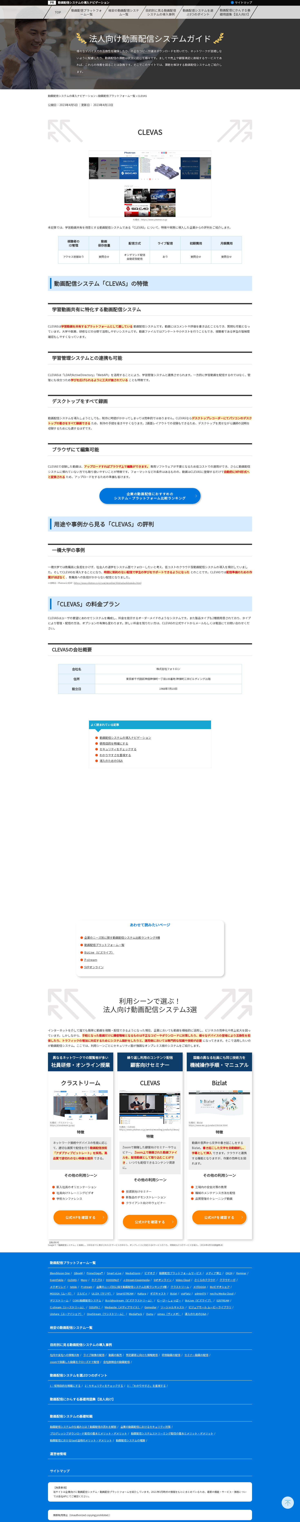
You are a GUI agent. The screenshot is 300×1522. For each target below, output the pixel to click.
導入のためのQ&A (111, 761)
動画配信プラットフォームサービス (180, 1273)
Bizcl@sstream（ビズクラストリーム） (129, 1300)
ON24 (229, 1273)
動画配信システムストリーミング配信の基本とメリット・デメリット (172, 1433)
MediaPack (135, 1314)
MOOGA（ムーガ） (61, 1293)
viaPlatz (186, 1293)
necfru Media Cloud (221, 1293)
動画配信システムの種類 (130, 1440)
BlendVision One (60, 1273)
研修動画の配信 (171, 1355)
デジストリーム (59, 1300)
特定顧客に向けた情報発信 (142, 1355)
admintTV (200, 1293)
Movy (84, 1280)
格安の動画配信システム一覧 (123, 12)
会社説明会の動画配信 (116, 1362)
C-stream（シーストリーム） (67, 1307)
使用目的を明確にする (114, 743)
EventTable (56, 1280)
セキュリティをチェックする (118, 749)
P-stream (90, 960)
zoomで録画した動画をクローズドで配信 (74, 1362)
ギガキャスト (158, 1293)
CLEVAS (72, 1280)
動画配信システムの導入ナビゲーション (83, 2)
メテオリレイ (58, 1287)
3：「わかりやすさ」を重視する (146, 1386)
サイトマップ (243, 2)
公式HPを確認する (81, 1217)
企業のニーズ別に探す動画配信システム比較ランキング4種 (122, 937)
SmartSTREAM (124, 1293)
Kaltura (142, 1293)
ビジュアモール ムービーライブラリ (210, 1307)
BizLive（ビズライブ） (99, 952)
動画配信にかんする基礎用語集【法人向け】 (235, 12)
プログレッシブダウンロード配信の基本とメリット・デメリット (88, 1433)
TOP (57, 12)
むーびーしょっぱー (169, 1300)
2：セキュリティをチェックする (104, 1386)
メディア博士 (213, 1273)
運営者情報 (58, 1453)
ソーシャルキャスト (172, 1307)
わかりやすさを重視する (115, 755)
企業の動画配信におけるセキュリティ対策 (145, 1427)
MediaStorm (133, 1273)
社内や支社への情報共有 (64, 1355)
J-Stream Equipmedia (136, 1280)
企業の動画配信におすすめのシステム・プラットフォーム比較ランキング (150, 495)
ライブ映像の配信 (93, 1355)
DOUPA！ (95, 1307)
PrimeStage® (95, 1273)
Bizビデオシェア (220, 1287)
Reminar (241, 1273)
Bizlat (173, 1293)
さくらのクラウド (205, 1280)
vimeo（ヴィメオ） (169, 1314)
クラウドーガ (228, 1280)
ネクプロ (96, 1280)
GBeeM (78, 1273)
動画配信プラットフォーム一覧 (86, 12)
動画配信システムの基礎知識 (71, 1416)
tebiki (73, 1287)
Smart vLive (114, 1273)
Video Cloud (183, 1280)
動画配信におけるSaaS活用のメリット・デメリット (81, 1440)
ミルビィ (82, 1293)
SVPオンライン (94, 967)
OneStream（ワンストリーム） (106, 1314)
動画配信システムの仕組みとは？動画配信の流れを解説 (83, 1427)
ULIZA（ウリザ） (102, 1293)
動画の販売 (115, 1355)
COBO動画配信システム (87, 1300)
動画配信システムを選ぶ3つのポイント (198, 12)
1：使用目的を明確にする (65, 1386)
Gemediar (150, 1307)
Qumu (149, 1314)
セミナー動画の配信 (196, 1355)
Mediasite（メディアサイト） (122, 1307)
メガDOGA (199, 1287)
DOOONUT (112, 1280)
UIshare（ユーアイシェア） (66, 1314)
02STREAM (223, 1300)
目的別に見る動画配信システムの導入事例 (161, 12)
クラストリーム (180, 1287)
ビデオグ (149, 1273)
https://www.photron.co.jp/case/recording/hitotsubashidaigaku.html (107, 582)
